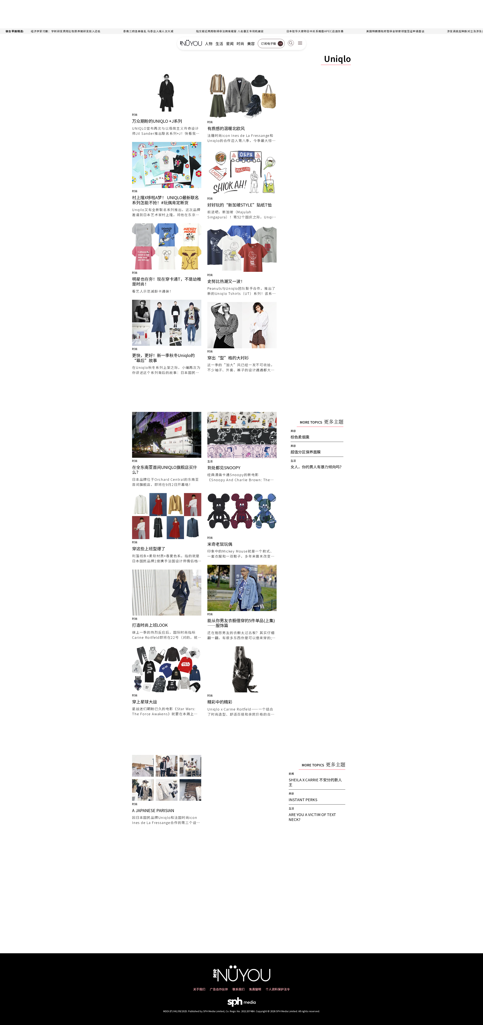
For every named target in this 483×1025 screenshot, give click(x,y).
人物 (208, 43)
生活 (219, 43)
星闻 (230, 43)
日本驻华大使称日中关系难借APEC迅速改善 (280, 31)
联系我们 (238, 989)
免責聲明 (255, 989)
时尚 (240, 43)
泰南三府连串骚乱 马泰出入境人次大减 (114, 31)
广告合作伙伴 (219, 989)
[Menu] (300, 43)
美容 (251, 43)
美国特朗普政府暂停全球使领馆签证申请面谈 (361, 31)
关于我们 (199, 989)
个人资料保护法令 (278, 989)
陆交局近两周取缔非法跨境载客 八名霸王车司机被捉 (195, 31)
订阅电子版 (268, 43)
